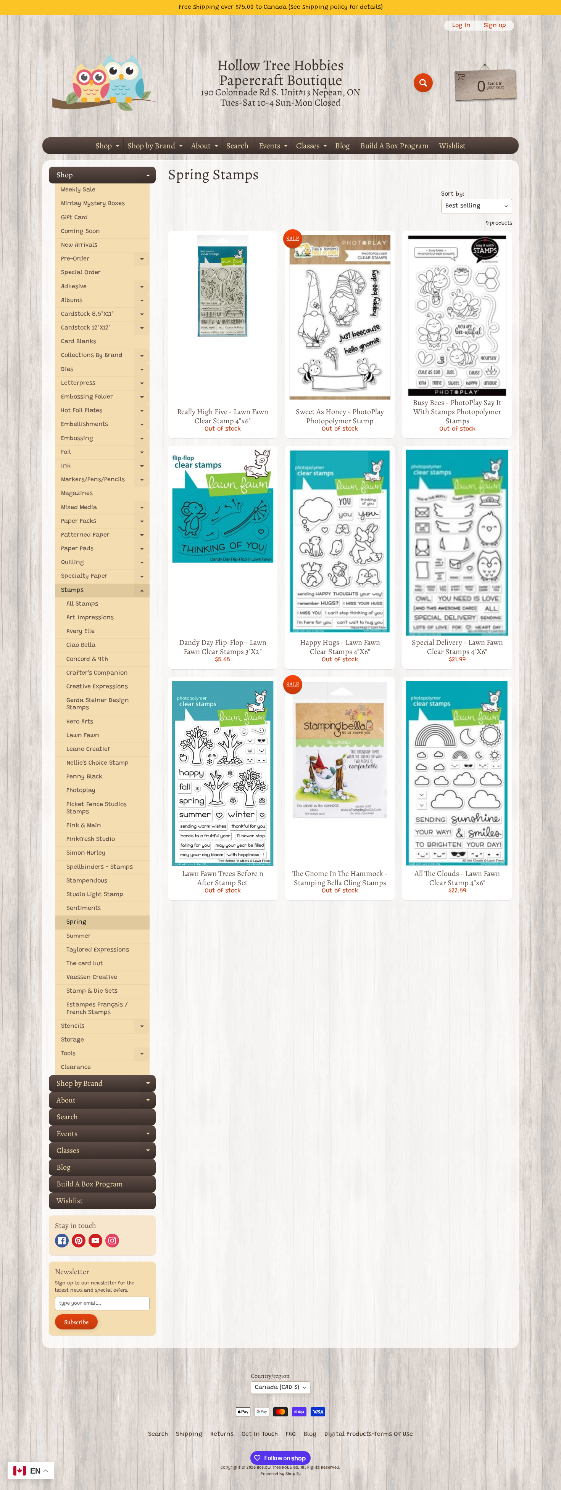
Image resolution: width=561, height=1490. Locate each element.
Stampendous (86, 881)
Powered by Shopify (281, 1474)
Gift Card (74, 218)
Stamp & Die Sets (92, 991)
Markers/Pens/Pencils (105, 482)
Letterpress (105, 385)
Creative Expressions (97, 687)
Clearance (76, 1067)
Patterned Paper (105, 537)
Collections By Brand (105, 357)
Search (237, 145)
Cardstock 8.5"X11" (105, 316)
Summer (78, 936)
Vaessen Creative (91, 977)
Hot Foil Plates (105, 413)
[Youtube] (95, 1240)
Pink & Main (83, 826)
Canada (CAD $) (277, 1387)
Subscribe (76, 1322)
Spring (76, 922)
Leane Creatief (88, 749)
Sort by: (453, 194)
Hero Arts (79, 722)
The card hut (84, 964)
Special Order (81, 273)
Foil (105, 454)
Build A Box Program (394, 145)
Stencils (105, 1028)
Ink (105, 468)
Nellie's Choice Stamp (97, 763)
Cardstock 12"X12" (105, 330)
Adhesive (105, 289)
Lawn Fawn (82, 736)
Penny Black (84, 777)
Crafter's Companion (97, 673)
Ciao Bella (80, 645)
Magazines (77, 493)
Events (274, 147)
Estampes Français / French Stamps (97, 1008)
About (205, 147)
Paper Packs (105, 523)
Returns (222, 1434)
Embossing (105, 441)
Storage (72, 1040)
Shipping (189, 1434)
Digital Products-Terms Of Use (368, 1434)
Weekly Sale (78, 190)
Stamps (105, 592)
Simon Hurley (85, 853)
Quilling (105, 564)
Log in (461, 26)
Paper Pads (105, 551)
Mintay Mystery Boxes (93, 204)
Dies (105, 371)
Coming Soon (80, 231)
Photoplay (80, 791)
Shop (108, 147)
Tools (105, 1056)
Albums (105, 302)
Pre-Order (105, 261)
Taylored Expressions (97, 950)
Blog (342, 145)
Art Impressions (90, 618)
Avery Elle (80, 631)
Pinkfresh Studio (90, 839)
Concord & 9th (87, 659)
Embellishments (105, 426)
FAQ (291, 1434)
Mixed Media (105, 510)
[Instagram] (112, 1240)
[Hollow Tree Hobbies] (105, 82)
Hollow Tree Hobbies (277, 1468)
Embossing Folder (105, 399)
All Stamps (82, 604)
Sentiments (83, 908)
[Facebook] (62, 1240)
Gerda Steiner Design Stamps (97, 704)
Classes (312, 147)
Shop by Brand (156, 147)
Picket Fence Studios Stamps (96, 808)
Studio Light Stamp (94, 895)
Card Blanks (78, 342)
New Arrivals (79, 245)
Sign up (495, 26)
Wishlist (452, 145)
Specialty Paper (105, 578)
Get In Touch (260, 1434)
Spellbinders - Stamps (99, 867)
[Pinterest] (78, 1240)
